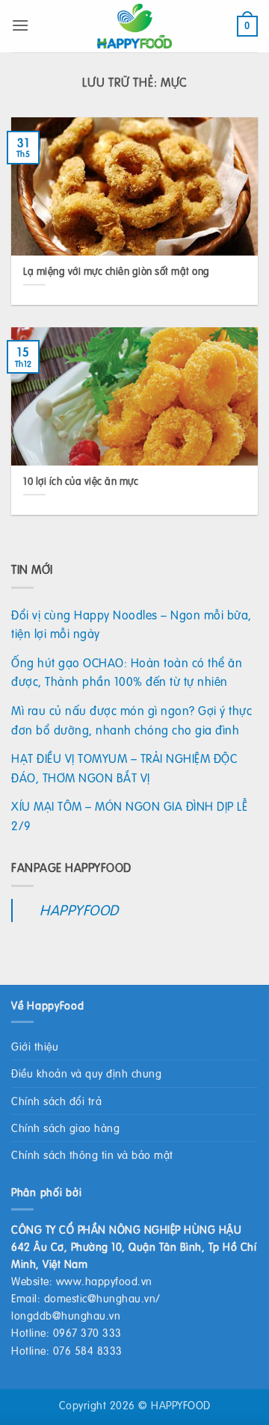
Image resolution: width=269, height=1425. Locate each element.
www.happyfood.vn (104, 1280)
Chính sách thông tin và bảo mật (92, 1154)
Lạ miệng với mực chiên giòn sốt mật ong (116, 271)
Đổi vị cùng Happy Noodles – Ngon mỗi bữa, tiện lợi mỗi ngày (131, 624)
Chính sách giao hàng (65, 1127)
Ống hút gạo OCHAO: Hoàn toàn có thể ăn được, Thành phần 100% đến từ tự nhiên (126, 672)
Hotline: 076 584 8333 (67, 1350)
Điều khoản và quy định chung (86, 1073)
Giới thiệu (34, 1046)
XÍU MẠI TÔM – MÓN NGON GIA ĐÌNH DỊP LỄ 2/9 (129, 815)
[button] (20, 25)
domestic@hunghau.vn (100, 1297)
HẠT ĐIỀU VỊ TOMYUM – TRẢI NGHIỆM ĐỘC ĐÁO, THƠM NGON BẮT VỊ (124, 767)
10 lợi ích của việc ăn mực (80, 481)
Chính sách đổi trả (56, 1100)
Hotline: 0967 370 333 (66, 1332)
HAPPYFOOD (79, 910)
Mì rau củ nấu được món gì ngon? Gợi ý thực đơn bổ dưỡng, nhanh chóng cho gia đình (131, 720)
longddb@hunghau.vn (65, 1315)
